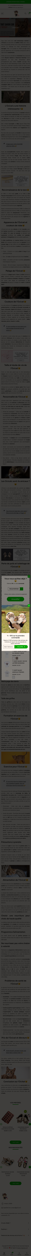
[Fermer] (29, 605)
